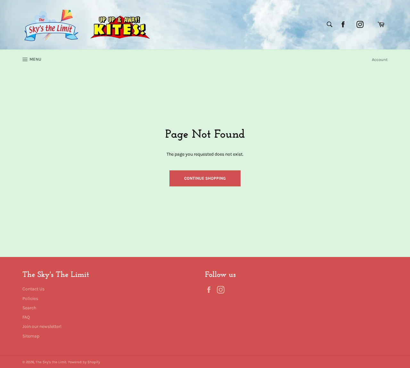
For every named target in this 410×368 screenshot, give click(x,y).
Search (29, 308)
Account (380, 59)
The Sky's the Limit (51, 362)
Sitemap (30, 336)
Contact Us (33, 289)
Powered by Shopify (84, 362)
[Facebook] (343, 24)
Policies (30, 298)
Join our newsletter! (42, 326)
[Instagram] (360, 24)
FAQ (26, 317)
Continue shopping (205, 178)
